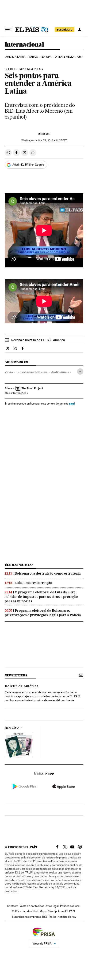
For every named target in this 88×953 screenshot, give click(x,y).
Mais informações (15, 393)
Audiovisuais (60, 372)
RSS (44, 916)
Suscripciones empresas (26, 916)
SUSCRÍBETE (64, 29)
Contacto (12, 906)
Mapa (43, 911)
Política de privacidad (25, 911)
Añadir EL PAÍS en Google (28, 164)
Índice (52, 916)
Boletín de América (21, 686)
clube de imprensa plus (23, 69)
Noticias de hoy (66, 916)
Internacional (24, 45)
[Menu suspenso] (8, 29)
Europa (46, 56)
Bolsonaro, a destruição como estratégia (48, 573)
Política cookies (69, 906)
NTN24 (44, 134)
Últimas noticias (19, 565)
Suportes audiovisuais (32, 372)
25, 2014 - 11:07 (52, 140)
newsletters (16, 675)
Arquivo (12, 727)
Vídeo (9, 372)
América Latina (15, 56)
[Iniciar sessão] (79, 29)
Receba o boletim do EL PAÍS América (38, 340)
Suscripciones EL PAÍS (61, 911)
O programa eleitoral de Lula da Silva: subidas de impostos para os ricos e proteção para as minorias (41, 596)
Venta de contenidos (32, 906)
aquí (72, 403)
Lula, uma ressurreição (33, 583)
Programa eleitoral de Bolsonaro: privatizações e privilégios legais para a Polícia (43, 612)
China (81, 56)
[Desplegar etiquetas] (80, 371)
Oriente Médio (64, 56)
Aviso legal (52, 906)
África (33, 56)
